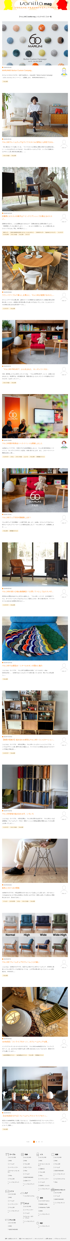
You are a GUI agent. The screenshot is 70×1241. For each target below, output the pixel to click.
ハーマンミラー (13, 1167)
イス (41, 1154)
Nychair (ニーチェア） (50, 232)
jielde (41, 1211)
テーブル (12, 1154)
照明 (41, 1198)
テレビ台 (12, 1220)
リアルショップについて (60, 1238)
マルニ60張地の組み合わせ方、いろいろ (18, 814)
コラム (12, 456)
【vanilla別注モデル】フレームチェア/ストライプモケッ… (24, 1116)
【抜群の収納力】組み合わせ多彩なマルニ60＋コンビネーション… (28, 740)
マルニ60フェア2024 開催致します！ (16, 517)
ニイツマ (64, 449)
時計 (41, 1223)
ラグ (26, 1193)
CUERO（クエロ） (45, 1185)
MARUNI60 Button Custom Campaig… (17, 70)
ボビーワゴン (28, 1167)
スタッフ (64, 147)
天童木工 (42, 1169)
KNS (10, 1160)
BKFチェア (5, 232)
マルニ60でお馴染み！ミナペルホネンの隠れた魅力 (22, 666)
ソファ (12, 1191)
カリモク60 (6, 234)
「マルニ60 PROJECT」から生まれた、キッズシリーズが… (25, 369)
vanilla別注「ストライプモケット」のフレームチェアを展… (25, 1042)
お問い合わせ (49, 1238)
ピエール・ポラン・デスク (28, 1217)
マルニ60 (5, 81)
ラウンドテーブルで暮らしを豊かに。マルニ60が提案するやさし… (28, 295)
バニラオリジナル (29, 1196)
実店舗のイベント (41, 456)
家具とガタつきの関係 (10, 888)
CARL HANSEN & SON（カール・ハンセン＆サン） (22, 232)
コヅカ (64, 76)
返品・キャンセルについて (25, 1238)
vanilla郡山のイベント (22, 1055)
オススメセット (60, 1190)
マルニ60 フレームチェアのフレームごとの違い (20, 962)
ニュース (26, 456)
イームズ (5, 901)
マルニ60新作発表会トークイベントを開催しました (22, 443)
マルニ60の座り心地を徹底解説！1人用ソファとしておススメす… (27, 591)
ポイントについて (39, 1238)
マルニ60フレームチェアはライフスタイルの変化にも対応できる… (28, 142)
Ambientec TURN (45, 1207)
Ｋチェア (28, 234)
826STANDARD (13, 1229)
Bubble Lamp (43, 1204)
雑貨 (56, 1154)
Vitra (10, 1175)
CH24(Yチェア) (39, 232)
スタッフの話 (6, 155)
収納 (26, 1154)
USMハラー (27, 1180)
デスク (27, 1203)
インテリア (60, 232)
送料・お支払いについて (11, 1238)
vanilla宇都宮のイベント (8, 1055)
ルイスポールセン (45, 1201)
